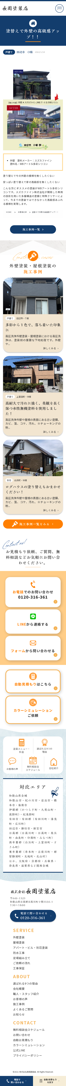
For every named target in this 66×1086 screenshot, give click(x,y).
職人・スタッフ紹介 (26, 994)
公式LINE (19, 1050)
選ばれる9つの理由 (25, 983)
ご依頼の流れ (21, 963)
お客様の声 (22, 212)
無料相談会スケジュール (29, 1030)
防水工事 (19, 953)
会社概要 (19, 989)
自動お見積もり (23, 1040)
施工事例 (19, 1004)
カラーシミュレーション (29, 1045)
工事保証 (19, 968)
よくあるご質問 (23, 1009)
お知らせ (19, 1014)
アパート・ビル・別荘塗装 (30, 948)
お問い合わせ (21, 1035)
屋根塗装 (19, 942)
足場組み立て (21, 958)
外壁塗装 (19, 937)
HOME (9, 212)
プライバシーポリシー (27, 1055)
